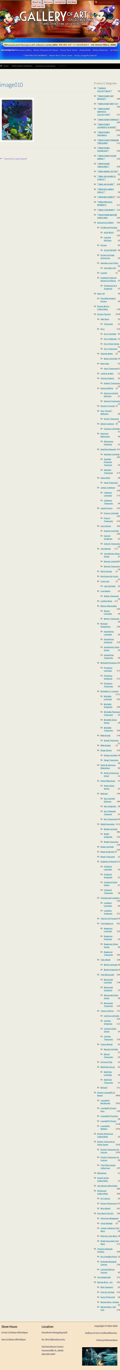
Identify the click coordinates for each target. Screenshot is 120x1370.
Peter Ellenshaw (108, 781)
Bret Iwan (105, 363)
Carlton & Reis (107, 373)
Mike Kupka (106, 745)
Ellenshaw (101, 1173)
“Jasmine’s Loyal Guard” (45, 65)
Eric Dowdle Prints (109, 1256)
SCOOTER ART (110, 250)
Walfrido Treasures (108, 1081)
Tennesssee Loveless (110, 898)
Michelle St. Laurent (110, 691)
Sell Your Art (38, 6)
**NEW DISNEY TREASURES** (103, 165)
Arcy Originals (110, 339)
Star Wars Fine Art (105, 1213)
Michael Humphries (105, 625)
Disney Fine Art (104, 314)
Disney (104, 245)
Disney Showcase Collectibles (105, 1135)
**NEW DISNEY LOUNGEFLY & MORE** (107, 126)
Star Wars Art (110, 268)
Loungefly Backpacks (105, 1102)
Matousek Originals (108, 989)
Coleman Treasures (108, 502)
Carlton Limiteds (111, 1015)
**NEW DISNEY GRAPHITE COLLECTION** (103, 111)
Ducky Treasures (111, 418)
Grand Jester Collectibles (103, 1179)
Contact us (59, 2)
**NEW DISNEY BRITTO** (108, 103)
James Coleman (108, 487)
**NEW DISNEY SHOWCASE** (103, 149)
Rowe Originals (107, 851)
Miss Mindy (105, 1208)
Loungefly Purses (108, 1121)
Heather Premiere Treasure (108, 462)
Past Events (13, 44)
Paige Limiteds (110, 755)
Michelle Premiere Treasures (112, 713)
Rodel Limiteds (111, 829)
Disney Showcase (100, 50)
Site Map (71, 2)
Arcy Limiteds (110, 334)
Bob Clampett (107, 1287)
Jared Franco (106, 508)
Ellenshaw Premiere (108, 443)
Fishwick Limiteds (108, 868)
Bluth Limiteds (110, 964)
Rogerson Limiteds (108, 930)
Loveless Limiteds (108, 904)
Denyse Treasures (112, 401)
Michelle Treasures (108, 729)
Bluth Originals (111, 969)
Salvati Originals (108, 537)
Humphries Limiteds (109, 633)
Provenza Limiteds (108, 669)
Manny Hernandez (109, 606)
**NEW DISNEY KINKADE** (108, 119)
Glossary (47, 2)
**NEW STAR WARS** (106, 210)
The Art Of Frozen (109, 918)
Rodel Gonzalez (108, 824)
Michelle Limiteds (108, 697)
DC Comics (105, 1198)
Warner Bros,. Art (105, 1282)
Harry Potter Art (108, 1297)
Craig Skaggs (107, 1223)
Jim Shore (114, 50)
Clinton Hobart (107, 378)
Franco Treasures (108, 519)
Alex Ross (105, 319)
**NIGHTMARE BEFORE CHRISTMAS (107, 216)
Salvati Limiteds (111, 531)
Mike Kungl (105, 735)
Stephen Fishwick (108, 861)
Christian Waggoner (110, 1218)
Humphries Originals (109, 641)
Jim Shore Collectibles (107, 1185)
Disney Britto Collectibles (103, 308)
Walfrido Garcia (108, 1067)
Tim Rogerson (107, 923)
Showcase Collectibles (102, 1192)
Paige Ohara (106, 750)
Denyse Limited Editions (111, 394)
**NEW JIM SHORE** (106, 184)
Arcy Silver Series (111, 343)
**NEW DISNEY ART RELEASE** (105, 97)
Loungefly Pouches (109, 1116)
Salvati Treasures (112, 543)
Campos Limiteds (112, 428)
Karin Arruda (106, 571)
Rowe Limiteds (107, 846)
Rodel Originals (108, 835)
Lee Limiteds (109, 586)
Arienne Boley (107, 353)
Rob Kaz (104, 793)
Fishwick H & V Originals (110, 287)
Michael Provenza (108, 662)
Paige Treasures (111, 760)
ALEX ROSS (109, 232)
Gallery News (27, 44)
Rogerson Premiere (108, 937)
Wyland (104, 1087)
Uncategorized (104, 1277)
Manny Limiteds (108, 612)
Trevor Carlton (107, 1011)
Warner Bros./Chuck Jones (60, 55)
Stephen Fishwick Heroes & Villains (108, 279)
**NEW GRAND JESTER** (108, 171)
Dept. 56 (101, 293)
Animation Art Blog (44, 44)
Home (6, 65)
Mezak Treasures (108, 1055)
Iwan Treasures (111, 368)
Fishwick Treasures (108, 891)
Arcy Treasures (110, 348)
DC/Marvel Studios (109, 227)
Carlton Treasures (108, 1038)
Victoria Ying (106, 1062)
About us (36, 2)
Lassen (104, 272)
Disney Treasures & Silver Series (106, 1143)
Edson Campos (107, 423)
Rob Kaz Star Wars (109, 1236)
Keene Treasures (111, 596)
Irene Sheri (105, 477)
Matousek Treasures (108, 1004)
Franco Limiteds (111, 513)
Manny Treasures (111, 618)
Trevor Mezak (107, 1044)
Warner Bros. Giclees (110, 1302)
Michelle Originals (108, 705)
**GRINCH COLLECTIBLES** (104, 89)
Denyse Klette (107, 388)
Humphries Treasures (109, 656)
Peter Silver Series (109, 787)
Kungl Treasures (111, 740)
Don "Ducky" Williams (106, 412)
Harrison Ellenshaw (105, 435)
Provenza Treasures (108, 685)
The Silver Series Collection (108, 1166)
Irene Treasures (111, 482)
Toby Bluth (105, 959)
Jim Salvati (106, 526)
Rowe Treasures (108, 856)
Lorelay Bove (106, 601)
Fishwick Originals (108, 876)
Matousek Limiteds (108, 981)
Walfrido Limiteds (108, 1073)
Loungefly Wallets (105, 1127)
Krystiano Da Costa (109, 576)
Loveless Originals (108, 912)
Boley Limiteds (110, 358)
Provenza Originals (108, 677)
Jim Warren (106, 548)
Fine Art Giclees (108, 1292)
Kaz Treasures (110, 819)
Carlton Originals (108, 1022)
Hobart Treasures (112, 383)
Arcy (102, 329)
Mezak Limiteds (111, 1049)
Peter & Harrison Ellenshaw (108, 766)
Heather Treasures (108, 471)
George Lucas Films (109, 263)
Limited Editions (108, 239)
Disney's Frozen (108, 406)
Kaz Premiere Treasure (110, 812)
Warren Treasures (112, 566)
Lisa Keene (105, 591)
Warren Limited (111, 561)
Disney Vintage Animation (107, 256)
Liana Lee (105, 581)
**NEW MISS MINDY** (106, 197)
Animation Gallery (105, 222)
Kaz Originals (110, 806)
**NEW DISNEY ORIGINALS (21, 65)
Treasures (108, 324)
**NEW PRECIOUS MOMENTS (35, 55)
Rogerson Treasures (108, 953)
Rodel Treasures (111, 841)
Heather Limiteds (112, 454)
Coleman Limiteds (108, 494)
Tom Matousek (107, 974)
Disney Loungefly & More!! (85, 55)
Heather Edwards (108, 449)
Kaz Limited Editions (109, 800)
